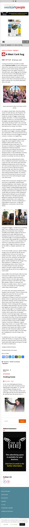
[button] (24, 41)
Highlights (16, 50)
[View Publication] (14, 28)
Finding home (9, 377)
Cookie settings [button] (13, 524)
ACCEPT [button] (22, 524)
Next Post (6, 370)
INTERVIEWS (6, 374)
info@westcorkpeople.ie (7, 511)
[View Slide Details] (14, 14)
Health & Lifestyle (7, 50)
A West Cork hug (15, 54)
